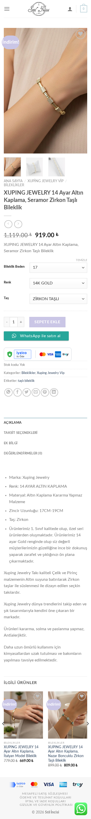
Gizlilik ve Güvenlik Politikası (46, 804)
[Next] (79, 90)
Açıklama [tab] (12, 422)
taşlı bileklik (26, 380)
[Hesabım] (70, 8)
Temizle (81, 260)
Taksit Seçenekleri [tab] (21, 432)
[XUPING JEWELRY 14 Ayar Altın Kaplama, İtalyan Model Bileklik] (23, 715)
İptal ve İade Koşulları (45, 801)
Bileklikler (14, 185)
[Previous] (11, 90)
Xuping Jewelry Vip (45, 181)
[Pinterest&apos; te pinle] (45, 392)
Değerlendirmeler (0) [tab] (23, 453)
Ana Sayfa (13, 181)
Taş (6, 298)
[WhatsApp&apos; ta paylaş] (8, 392)
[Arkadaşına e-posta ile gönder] (36, 392)
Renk (7, 282)
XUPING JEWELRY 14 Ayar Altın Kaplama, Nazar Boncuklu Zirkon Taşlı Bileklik (66, 753)
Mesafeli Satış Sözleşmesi (44, 793)
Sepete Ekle (47, 322)
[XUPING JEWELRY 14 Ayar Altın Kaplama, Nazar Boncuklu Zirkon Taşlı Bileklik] (67, 715)
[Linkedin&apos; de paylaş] (54, 392)
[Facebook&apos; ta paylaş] (17, 392)
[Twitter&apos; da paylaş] (26, 392)
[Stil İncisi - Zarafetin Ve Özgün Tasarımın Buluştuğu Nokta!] (39, 9)
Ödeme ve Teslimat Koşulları (45, 797)
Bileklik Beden (14, 266)
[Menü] (7, 9)
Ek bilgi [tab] (10, 443)
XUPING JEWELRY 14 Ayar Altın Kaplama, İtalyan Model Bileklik (21, 751)
